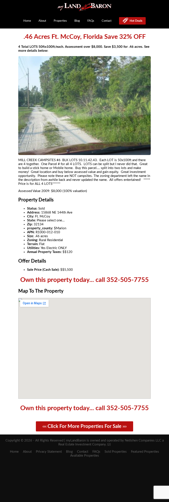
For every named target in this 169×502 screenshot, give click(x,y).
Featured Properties (145, 451)
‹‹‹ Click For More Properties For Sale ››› (84, 426)
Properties (60, 20)
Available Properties (84, 455)
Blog (77, 20)
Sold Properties (116, 451)
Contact (107, 20)
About (42, 20)
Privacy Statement (49, 451)
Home (27, 20)
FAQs (90, 20)
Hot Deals (135, 20)
